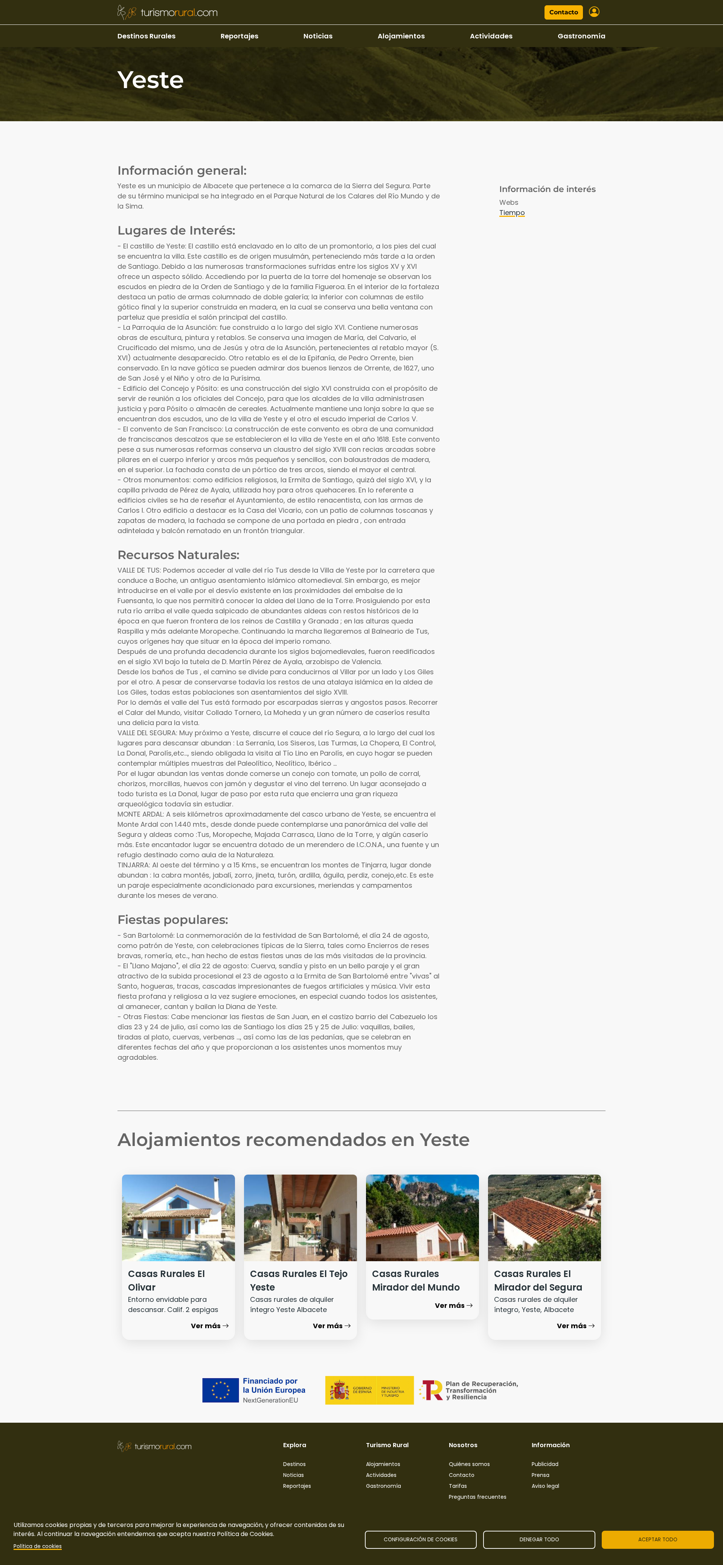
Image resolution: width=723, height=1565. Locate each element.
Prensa (540, 1475)
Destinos (294, 1464)
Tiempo (512, 212)
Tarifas (458, 1486)
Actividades (491, 36)
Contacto (563, 12)
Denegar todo (539, 1539)
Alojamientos (401, 36)
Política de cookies (38, 1546)
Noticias (318, 36)
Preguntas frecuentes (477, 1497)
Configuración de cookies (421, 1539)
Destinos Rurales (146, 36)
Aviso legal (545, 1486)
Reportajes (239, 36)
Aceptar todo (657, 1539)
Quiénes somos (469, 1464)
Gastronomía (582, 36)
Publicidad (545, 1464)
